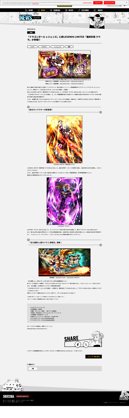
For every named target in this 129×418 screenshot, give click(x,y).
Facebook (78, 344)
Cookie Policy (35, 3)
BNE (69, 47)
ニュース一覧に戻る (94, 357)
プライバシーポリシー (114, 402)
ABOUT (100, 10)
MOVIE (71, 10)
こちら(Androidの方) (49, 320)
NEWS (43, 10)
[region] (64, 2)
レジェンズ (57, 47)
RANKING (57, 10)
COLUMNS (85, 10)
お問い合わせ (123, 402)
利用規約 (106, 402)
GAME (31, 32)
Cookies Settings (87, 2)
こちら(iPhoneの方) (48, 318)
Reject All (97, 2)
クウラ (32, 47)
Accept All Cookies (109, 2)
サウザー (44, 47)
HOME (31, 10)
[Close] (126, 2)
